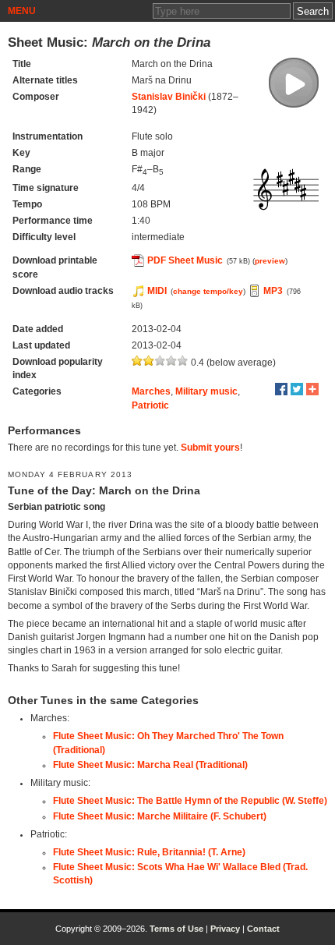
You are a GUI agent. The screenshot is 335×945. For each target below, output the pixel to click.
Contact (263, 928)
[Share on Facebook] (281, 389)
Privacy (225, 928)
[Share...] (312, 389)
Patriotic (150, 405)
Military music (206, 391)
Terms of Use (176, 928)
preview (270, 261)
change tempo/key (208, 291)
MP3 (273, 291)
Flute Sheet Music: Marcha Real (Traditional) (150, 765)
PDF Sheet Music (185, 260)
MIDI (157, 291)
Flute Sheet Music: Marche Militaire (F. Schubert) (159, 816)
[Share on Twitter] (297, 389)
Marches (151, 391)
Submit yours (210, 447)
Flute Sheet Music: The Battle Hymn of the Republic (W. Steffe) (190, 800)
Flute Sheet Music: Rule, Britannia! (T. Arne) (149, 852)
